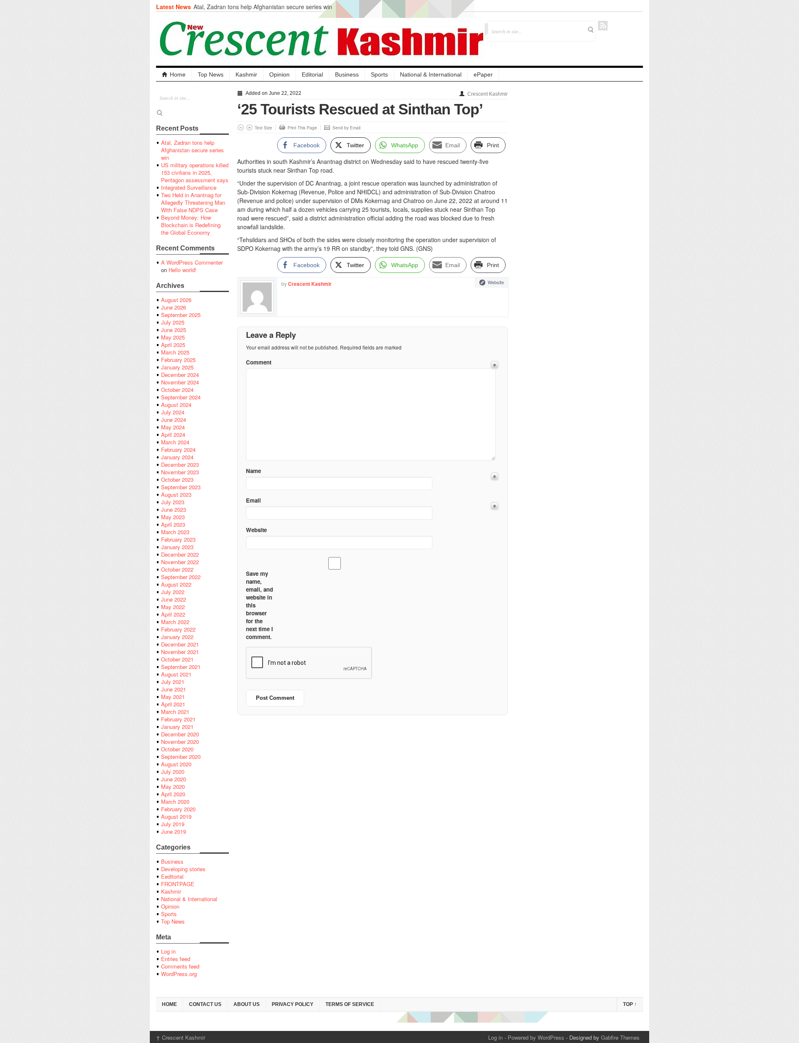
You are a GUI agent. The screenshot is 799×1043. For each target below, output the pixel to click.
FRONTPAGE (177, 884)
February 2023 (178, 539)
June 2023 (173, 509)
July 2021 (172, 682)
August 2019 (176, 816)
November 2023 (180, 472)
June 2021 (173, 689)
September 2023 (181, 487)
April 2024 (173, 435)
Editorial (312, 74)
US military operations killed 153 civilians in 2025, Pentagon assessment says (194, 172)
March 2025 (175, 352)
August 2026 (176, 300)
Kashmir (246, 74)
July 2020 (172, 771)
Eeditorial (172, 876)
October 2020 (177, 749)
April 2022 (173, 614)
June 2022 (173, 599)
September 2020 (181, 757)
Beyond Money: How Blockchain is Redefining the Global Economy (191, 224)
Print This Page (302, 128)
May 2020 (173, 786)
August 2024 (176, 405)
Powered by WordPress (536, 1037)
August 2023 (176, 494)
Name (253, 471)
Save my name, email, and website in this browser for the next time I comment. (259, 605)
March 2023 (175, 532)
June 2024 (173, 420)
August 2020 (176, 764)
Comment (258, 362)
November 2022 (180, 562)
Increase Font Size (249, 127)
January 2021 (177, 727)
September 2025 (181, 315)
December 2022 (180, 554)
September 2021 (181, 667)
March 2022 (175, 622)
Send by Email (346, 128)
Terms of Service (349, 1004)
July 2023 (172, 502)
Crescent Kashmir (487, 94)
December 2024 (180, 375)
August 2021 (176, 674)
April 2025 (173, 345)
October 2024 (177, 390)
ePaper (483, 74)
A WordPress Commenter (192, 262)
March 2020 (175, 801)
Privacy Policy (292, 1004)
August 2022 (176, 584)
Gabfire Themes (620, 1037)
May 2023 (173, 517)
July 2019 (172, 824)
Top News (210, 74)
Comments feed (180, 966)
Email (253, 500)
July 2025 (172, 322)
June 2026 (173, 307)
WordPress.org (179, 974)
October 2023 (177, 479)
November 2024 (180, 382)
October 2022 (177, 569)
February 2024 (178, 449)
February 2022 (178, 629)
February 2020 (178, 809)
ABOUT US (246, 1004)
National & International (431, 74)
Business (347, 74)
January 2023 (177, 547)
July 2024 (172, 412)
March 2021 (175, 712)
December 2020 (180, 734)
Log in (168, 951)
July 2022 (172, 592)
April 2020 (173, 794)
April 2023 (173, 524)
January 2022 (177, 637)
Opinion (279, 74)
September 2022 (181, 577)
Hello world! (182, 270)
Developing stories (183, 869)
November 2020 (180, 742)
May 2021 (173, 697)
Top (630, 1004)
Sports (379, 74)
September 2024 (181, 397)
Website (496, 282)
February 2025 (178, 360)
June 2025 (173, 330)
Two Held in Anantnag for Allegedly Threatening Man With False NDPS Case (193, 202)
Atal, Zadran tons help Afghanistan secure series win (263, 6)
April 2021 (173, 704)
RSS (603, 25)
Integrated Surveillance (188, 187)
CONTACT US (205, 1004)
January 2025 (177, 367)
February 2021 (178, 719)
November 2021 (180, 652)
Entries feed (175, 959)
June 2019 (173, 831)
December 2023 (180, 464)
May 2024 (173, 427)
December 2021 (180, 644)
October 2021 (177, 659)
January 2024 (177, 457)
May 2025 (173, 337)
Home (178, 74)
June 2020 (173, 779)
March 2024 (175, 442)
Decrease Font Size (240, 127)
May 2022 (173, 607)
